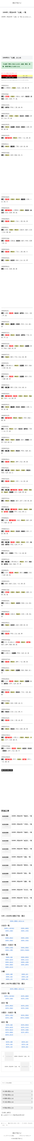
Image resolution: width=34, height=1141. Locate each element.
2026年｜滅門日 (25, 964)
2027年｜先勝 (9, 1042)
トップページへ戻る (9, 1135)
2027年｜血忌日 (9, 1027)
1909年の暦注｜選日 (7, 770)
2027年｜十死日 (9, 1015)
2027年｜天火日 (25, 1027)
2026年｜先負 (9, 976)
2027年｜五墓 (9, 1024)
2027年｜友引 (25, 1042)
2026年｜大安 (9, 979)
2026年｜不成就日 (24, 950)
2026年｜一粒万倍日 (9, 928)
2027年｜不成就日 (24, 1017)
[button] (31, 1083)
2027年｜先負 (9, 1044)
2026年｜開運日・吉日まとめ (17, 921)
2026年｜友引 (25, 974)
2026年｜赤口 (25, 979)
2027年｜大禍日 (25, 1029)
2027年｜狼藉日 (9, 1032)
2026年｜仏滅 (25, 976)
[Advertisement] (17, 37)
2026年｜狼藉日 (9, 964)
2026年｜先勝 (9, 974)
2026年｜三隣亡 (9, 950)
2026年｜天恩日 (25, 938)
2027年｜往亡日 (9, 1034)
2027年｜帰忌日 (25, 1024)
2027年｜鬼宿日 (25, 996)
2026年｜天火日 (25, 959)
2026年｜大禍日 (25, 962)
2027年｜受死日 (25, 1015)
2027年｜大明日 (25, 998)
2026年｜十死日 (9, 947)
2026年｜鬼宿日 (25, 928)
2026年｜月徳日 (25, 940)
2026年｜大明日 (25, 930)
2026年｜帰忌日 (25, 957)
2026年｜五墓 (9, 957)
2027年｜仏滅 (25, 1044)
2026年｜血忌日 (9, 959)
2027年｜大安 (9, 1046)
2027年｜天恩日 (25, 1005)
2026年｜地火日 (9, 962)
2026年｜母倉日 (9, 940)
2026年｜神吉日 (9, 938)
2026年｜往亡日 (9, 967)
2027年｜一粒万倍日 (9, 996)
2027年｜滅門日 (25, 1032)
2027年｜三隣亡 (9, 1017)
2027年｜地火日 (9, 1029)
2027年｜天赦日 (9, 998)
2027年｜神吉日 (9, 1005)
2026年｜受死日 (25, 947)
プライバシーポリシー (25, 1135)
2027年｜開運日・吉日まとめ (17, 988)
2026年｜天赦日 (9, 930)
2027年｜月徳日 (25, 1008)
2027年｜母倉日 (9, 1008)
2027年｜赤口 (25, 1046)
